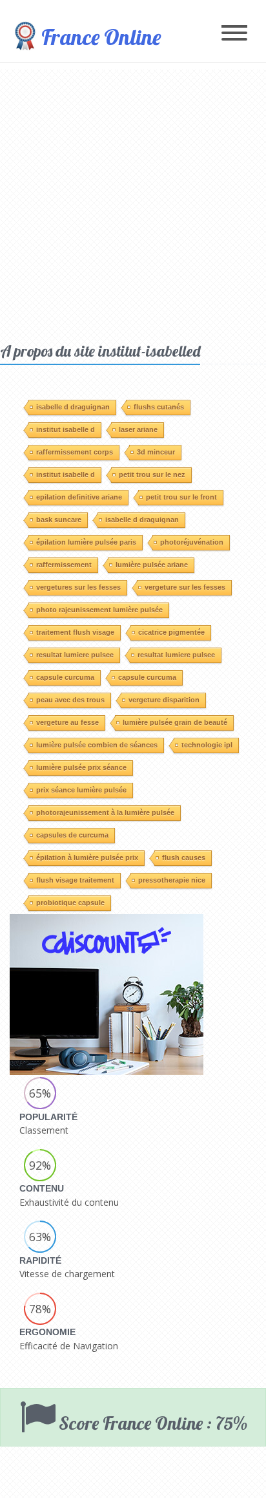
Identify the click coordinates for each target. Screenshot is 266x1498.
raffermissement (64, 564)
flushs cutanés (159, 407)
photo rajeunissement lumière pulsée (99, 609)
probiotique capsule (70, 902)
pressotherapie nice (171, 880)
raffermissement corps (74, 452)
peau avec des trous (70, 700)
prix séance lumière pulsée (81, 790)
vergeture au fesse (67, 722)
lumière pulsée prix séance (81, 767)
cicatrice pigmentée (171, 632)
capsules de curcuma (72, 835)
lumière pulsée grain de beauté (175, 722)
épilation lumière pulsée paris (86, 542)
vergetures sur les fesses (78, 587)
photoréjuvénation (191, 542)
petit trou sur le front (181, 497)
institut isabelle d (65, 429)
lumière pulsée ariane (152, 564)
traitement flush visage (75, 632)
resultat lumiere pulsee (75, 655)
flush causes (183, 857)
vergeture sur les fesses (185, 587)
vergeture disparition (164, 700)
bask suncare (58, 519)
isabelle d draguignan (73, 407)
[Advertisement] (133, 202)
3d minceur (156, 452)
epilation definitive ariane (79, 497)
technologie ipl (206, 745)
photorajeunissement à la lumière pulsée (105, 812)
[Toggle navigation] (234, 33)
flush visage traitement (75, 880)
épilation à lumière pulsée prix (87, 857)
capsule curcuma (65, 677)
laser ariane (138, 429)
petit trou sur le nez (152, 474)
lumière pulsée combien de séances (97, 745)
